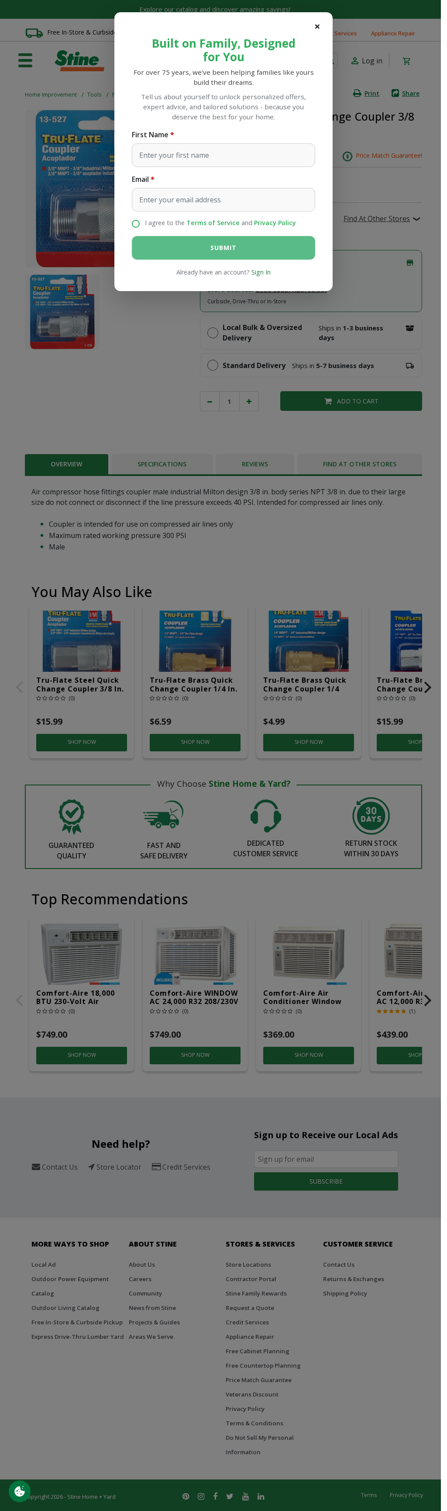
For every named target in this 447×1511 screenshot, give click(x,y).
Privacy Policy (275, 223)
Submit (223, 247)
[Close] (317, 26)
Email (140, 179)
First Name (150, 134)
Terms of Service (213, 223)
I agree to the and (220, 223)
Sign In (261, 272)
